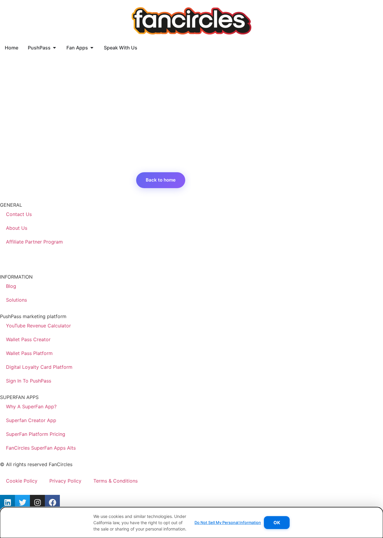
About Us (16, 228)
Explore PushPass (218, 180)
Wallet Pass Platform (29, 353)
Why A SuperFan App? (31, 406)
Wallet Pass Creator (28, 339)
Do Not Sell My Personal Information (227, 522)
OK (276, 522)
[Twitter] (22, 502)
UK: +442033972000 (24, 259)
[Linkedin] (7, 502)
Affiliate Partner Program (34, 242)
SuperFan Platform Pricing (35, 434)
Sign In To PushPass (28, 381)
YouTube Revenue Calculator (38, 326)
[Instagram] (37, 502)
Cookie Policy (21, 481)
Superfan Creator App (31, 420)
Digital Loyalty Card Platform (39, 367)
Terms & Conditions (115, 481)
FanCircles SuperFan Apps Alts (41, 448)
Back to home (161, 180)
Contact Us (19, 214)
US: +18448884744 (22, 252)
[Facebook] (52, 502)
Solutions (16, 300)
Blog (11, 286)
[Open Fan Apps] (91, 47)
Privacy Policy (65, 481)
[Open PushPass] (54, 47)
